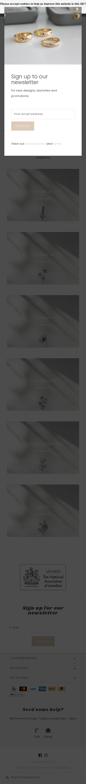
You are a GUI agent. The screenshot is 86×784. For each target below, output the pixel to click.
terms (57, 143)
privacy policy (35, 143)
